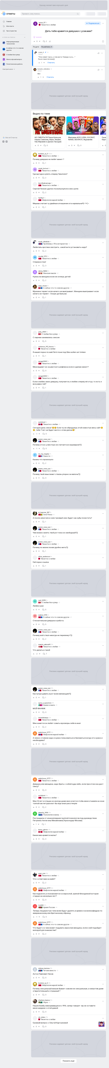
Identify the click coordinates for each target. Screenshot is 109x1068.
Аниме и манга (49, 705)
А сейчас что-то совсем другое (56, 288)
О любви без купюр (50, 334)
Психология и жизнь (51, 815)
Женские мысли (49, 273)
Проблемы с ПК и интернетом (55, 244)
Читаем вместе (49, 971)
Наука (45, 1002)
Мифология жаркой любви (52, 200)
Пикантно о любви (48, 25)
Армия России (49, 907)
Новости (46, 456)
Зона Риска (47, 515)
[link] (49, 132)
